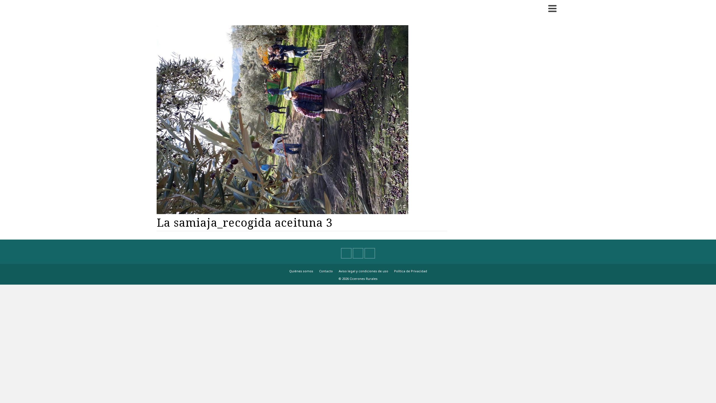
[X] (358, 253)
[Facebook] (346, 253)
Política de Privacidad (410, 271)
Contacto (326, 271)
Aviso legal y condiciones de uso (363, 271)
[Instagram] (369, 253)
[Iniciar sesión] (539, 8)
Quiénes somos (301, 271)
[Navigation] (552, 8)
